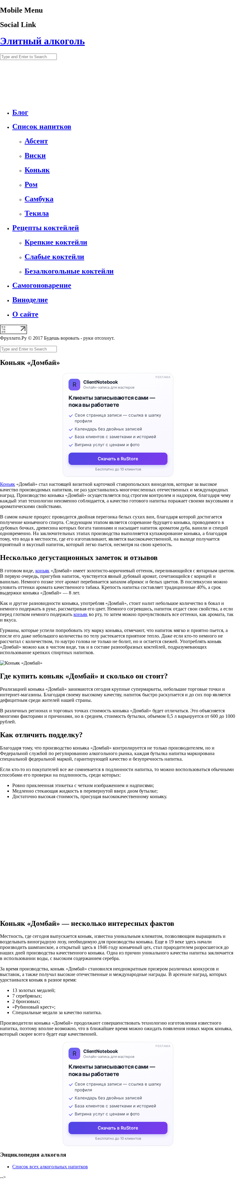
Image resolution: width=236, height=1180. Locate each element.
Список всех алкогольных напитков (50, 1166)
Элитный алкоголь (42, 40)
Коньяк (7, 484)
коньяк (42, 570)
